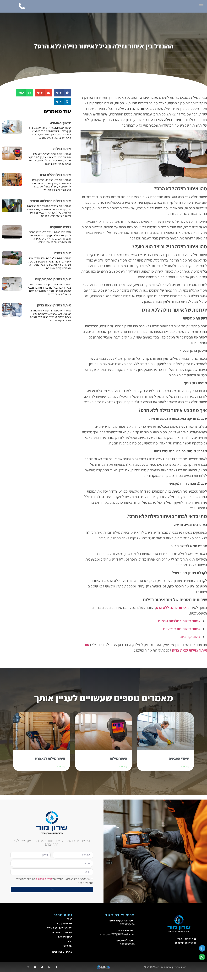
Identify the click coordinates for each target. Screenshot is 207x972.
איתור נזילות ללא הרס (55, 174)
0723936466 (127, 924)
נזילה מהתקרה (60, 227)
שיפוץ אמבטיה (60, 122)
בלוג (70, 941)
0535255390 (127, 944)
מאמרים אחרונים (62, 951)
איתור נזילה (62, 253)
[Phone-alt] (22, 6)
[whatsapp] (202, 958)
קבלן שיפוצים (65, 937)
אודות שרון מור (64, 923)
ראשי (69, 919)
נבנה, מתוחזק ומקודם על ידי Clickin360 (165, 967)
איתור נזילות (62, 148)
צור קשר (68, 946)
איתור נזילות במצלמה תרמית (50, 201)
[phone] (202, 949)
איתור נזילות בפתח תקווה (53, 279)
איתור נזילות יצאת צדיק (54, 305)
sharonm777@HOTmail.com (117, 934)
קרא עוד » (185, 767)
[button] (62, 92)
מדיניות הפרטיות (43, 879)
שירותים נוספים (64, 932)
